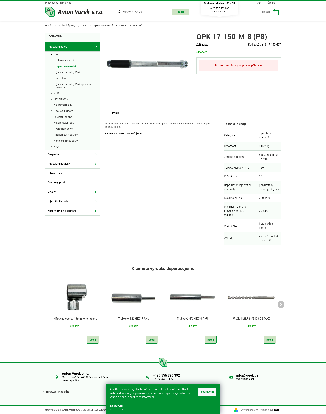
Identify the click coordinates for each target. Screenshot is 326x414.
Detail (93, 339)
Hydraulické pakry (63, 128)
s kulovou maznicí (65, 60)
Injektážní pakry (57, 46)
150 (261, 167)
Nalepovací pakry (63, 105)
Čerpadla (53, 154)
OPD (56, 93)
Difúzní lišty (55, 173)
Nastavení (116, 405)
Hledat (180, 12)
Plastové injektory (63, 111)
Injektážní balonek (63, 117)
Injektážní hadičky (59, 163)
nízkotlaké (61, 78)
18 (260, 176)
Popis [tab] (115, 113)
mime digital (266, 409)
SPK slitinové (61, 99)
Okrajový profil (57, 182)
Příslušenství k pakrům (66, 134)
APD (56, 146)
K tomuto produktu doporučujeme (123, 133)
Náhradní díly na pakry (66, 140)
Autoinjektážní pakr (64, 122)
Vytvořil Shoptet (249, 409)
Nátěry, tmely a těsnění (62, 210)
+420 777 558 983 (219, 8)
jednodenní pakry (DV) (68, 72)
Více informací (145, 397)
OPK (56, 54)
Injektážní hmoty (58, 201)
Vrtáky (52, 192)
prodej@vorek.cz (219, 11)
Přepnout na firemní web (58, 2)
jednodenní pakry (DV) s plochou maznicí (73, 85)
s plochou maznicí (66, 66)
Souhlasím (207, 391)
